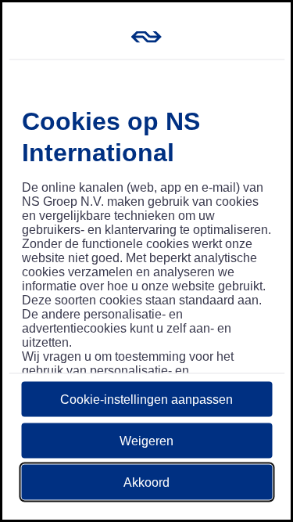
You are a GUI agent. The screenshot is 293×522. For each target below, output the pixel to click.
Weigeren (146, 440)
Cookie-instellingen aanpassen (146, 398)
